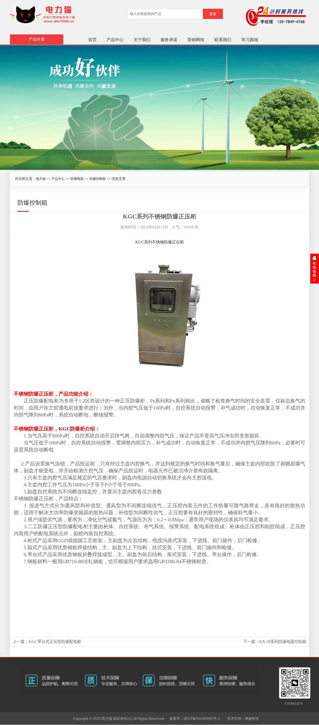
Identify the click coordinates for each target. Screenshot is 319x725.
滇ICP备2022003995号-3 (201, 719)
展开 (314, 269)
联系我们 (222, 39)
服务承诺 (168, 39)
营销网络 (195, 39)
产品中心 (115, 39)
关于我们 (142, 39)
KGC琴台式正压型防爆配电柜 (55, 641)
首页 (92, 39)
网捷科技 (252, 719)
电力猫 (41, 179)
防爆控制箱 (97, 179)
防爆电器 (77, 179)
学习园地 (249, 39)
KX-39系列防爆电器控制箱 (282, 641)
